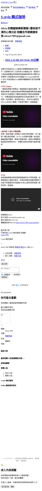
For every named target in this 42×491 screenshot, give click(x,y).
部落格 (7, 48)
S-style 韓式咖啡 (13, 17)
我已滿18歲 (5, 487)
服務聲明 (23, 461)
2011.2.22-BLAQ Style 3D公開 (22, 60)
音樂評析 (17, 253)
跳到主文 (4, 23)
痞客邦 (17, 247)
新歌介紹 (17, 256)
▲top (3, 260)
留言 (22, 247)
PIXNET (10, 458)
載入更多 (4, 264)
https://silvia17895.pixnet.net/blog (27, 223)
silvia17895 (5, 235)
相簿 (7, 46)
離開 (12, 487)
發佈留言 (4, 277)
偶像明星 (18, 41)
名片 (7, 51)
